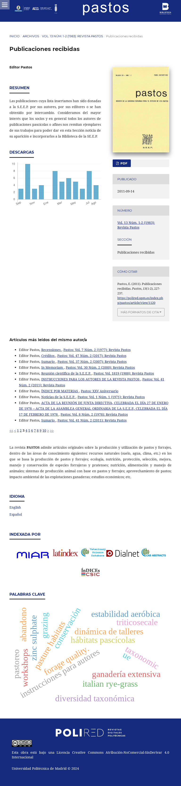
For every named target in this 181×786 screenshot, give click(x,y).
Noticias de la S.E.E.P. (58, 397)
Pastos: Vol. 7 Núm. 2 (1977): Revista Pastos (97, 349)
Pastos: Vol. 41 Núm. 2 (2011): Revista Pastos (92, 420)
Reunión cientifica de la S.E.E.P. (66, 373)
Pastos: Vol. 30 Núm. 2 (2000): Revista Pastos (100, 367)
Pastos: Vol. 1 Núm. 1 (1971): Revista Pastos (111, 397)
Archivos (31, 36)
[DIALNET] (123, 553)
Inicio (14, 36)
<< (11, 430)
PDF (123, 163)
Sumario (48, 361)
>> (52, 430)
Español (15, 514)
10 (44, 430)
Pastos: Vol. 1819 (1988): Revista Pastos (124, 373)
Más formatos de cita (140, 312)
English (15, 507)
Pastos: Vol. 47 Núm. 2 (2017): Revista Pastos (91, 355)
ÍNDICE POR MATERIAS (60, 391)
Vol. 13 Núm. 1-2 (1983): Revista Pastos (72, 36)
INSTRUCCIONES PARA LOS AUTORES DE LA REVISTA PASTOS (90, 379)
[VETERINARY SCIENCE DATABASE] (93, 555)
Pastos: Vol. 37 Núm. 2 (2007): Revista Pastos (92, 361)
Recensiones (51, 349)
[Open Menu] (4, 4)
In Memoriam (52, 367)
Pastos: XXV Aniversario (99, 391)
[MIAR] (33, 558)
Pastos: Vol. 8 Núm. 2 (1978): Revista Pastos (94, 414)
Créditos (48, 355)
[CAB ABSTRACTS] (153, 555)
